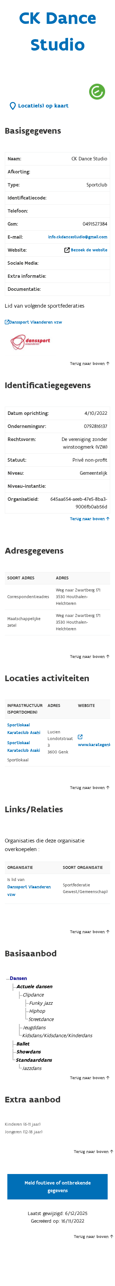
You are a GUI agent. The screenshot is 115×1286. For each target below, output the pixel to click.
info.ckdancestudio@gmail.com (77, 237)
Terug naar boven (87, 364)
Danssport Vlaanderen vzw (35, 322)
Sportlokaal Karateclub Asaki (23, 746)
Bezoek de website (89, 250)
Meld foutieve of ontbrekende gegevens (58, 1187)
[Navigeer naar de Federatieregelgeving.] (97, 91)
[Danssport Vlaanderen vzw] (30, 342)
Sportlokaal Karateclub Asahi (23, 729)
